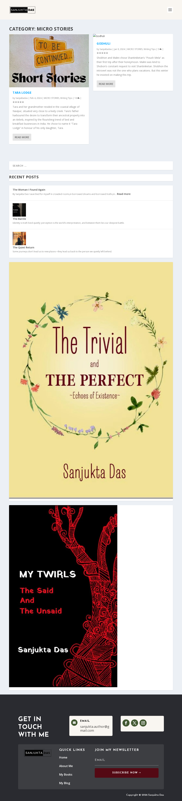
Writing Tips (66, 98)
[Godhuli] (133, 36)
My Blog (64, 783)
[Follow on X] (134, 723)
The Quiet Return (23, 247)
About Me (66, 766)
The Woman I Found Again (29, 189)
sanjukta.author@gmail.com (94, 728)
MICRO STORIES (51, 98)
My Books (65, 774)
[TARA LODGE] (49, 60)
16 (75, 98)
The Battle (19, 218)
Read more (123, 194)
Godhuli (104, 44)
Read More (22, 137)
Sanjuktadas (22, 98)
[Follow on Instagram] (143, 723)
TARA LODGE (22, 93)
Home (63, 757)
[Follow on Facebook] (126, 723)
